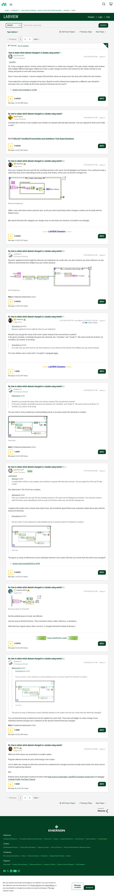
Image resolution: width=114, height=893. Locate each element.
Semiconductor (91, 839)
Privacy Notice (36, 885)
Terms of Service (56, 847)
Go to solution (23, 46)
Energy (56, 839)
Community (15, 10)
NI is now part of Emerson (11, 856)
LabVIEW (66, 10)
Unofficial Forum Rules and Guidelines (38, 139)
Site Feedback (80, 864)
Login (100, 17)
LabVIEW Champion (76, 777)
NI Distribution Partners (10, 847)
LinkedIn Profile (14, 779)
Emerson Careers (33, 856)
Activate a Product (49, 864)
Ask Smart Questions (65, 139)
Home (7, 10)
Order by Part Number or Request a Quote (77, 847)
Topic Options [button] (12, 32)
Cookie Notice (49, 885)
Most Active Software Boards (49, 10)
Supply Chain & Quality (57, 856)
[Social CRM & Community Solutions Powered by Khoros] (103, 810)
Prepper (101, 777)
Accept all (89, 887)
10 (15, 788)
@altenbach (16, 396)
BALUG (17, 139)
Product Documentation (19, 864)
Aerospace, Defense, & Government (31, 839)
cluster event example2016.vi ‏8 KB (26, 564)
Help (108, 17)
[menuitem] (104, 4)
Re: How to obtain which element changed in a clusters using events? (35, 114)
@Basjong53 (16, 668)
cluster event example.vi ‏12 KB (24, 90)
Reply (102, 98)
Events (69, 856)
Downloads (6, 864)
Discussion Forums (28, 10)
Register (91, 17)
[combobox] (59, 25)
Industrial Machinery (66, 839)
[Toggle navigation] (15, 5)
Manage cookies (77, 886)
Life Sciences (79, 839)
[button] (10, 99)
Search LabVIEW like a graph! (57, 638)
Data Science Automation (58, 777)
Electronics (48, 839)
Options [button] (102, 57)
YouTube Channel (28, 779)
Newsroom (44, 856)
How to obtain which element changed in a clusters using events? (34, 53)
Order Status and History (28, 847)
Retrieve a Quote (43, 847)
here (56, 353)
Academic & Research (10, 839)
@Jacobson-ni (17, 326)
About (23, 856)
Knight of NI (89, 777)
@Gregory (15, 479)
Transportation (102, 839)
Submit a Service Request (66, 864)
